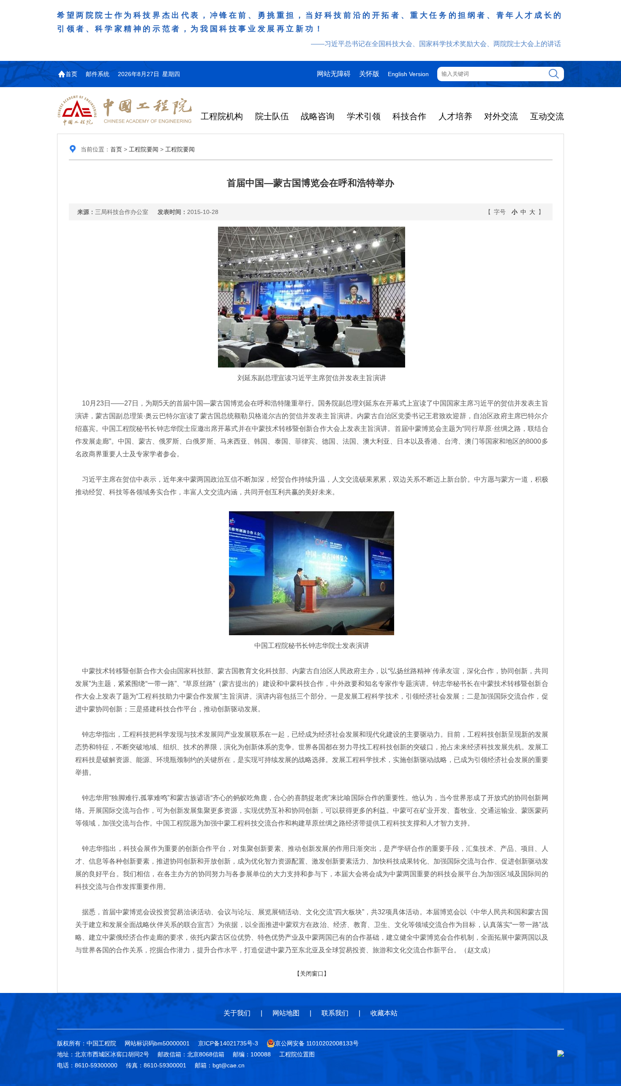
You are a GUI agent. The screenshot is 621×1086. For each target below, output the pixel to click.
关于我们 (237, 1013)
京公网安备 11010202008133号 (317, 1043)
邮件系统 (97, 74)
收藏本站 (384, 1013)
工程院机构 (222, 116)
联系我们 (335, 1013)
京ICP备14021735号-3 (228, 1043)
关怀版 (369, 73)
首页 (71, 74)
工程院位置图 (297, 1054)
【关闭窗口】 (312, 973)
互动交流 (547, 116)
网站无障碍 (334, 73)
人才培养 (455, 116)
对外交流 (501, 116)
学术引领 (364, 116)
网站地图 (286, 1013)
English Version (408, 74)
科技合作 (409, 116)
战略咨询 (318, 116)
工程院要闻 (143, 149)
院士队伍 (272, 116)
